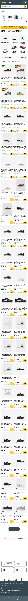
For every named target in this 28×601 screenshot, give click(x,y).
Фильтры (22, 57)
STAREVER (20, 61)
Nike (9, 61)
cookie (8, 592)
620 (20, 31)
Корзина (13, 599)
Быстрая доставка (3, 65)
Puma (3, 61)
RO (25, 2)
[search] (25, 6)
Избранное (19, 599)
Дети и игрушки (21, 20)
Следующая (20, 538)
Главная (4, 599)
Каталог (9, 599)
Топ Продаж (19, 65)
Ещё (14, 529)
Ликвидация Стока (16, 67)
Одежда (3, 11)
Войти (24, 599)
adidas (14, 61)
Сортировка (8, 57)
